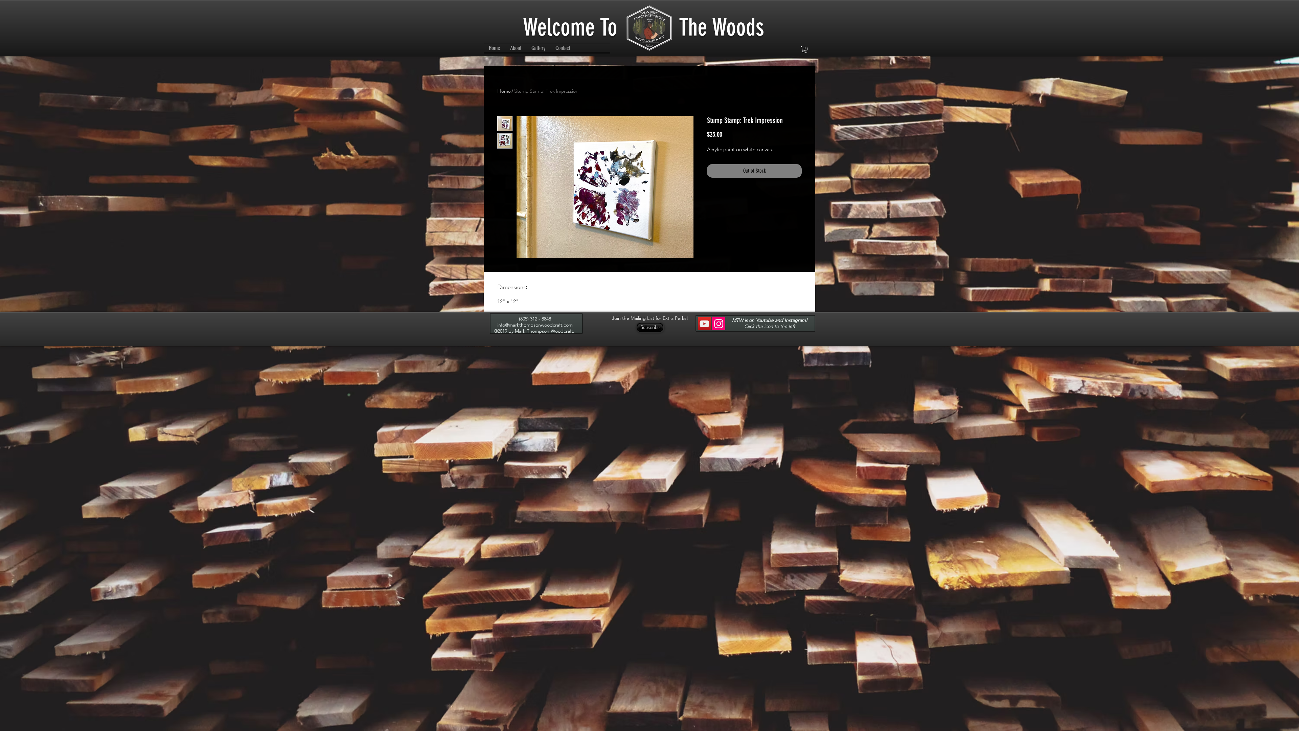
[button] (805, 49)
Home (503, 91)
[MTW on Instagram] (718, 323)
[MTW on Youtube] (704, 323)
